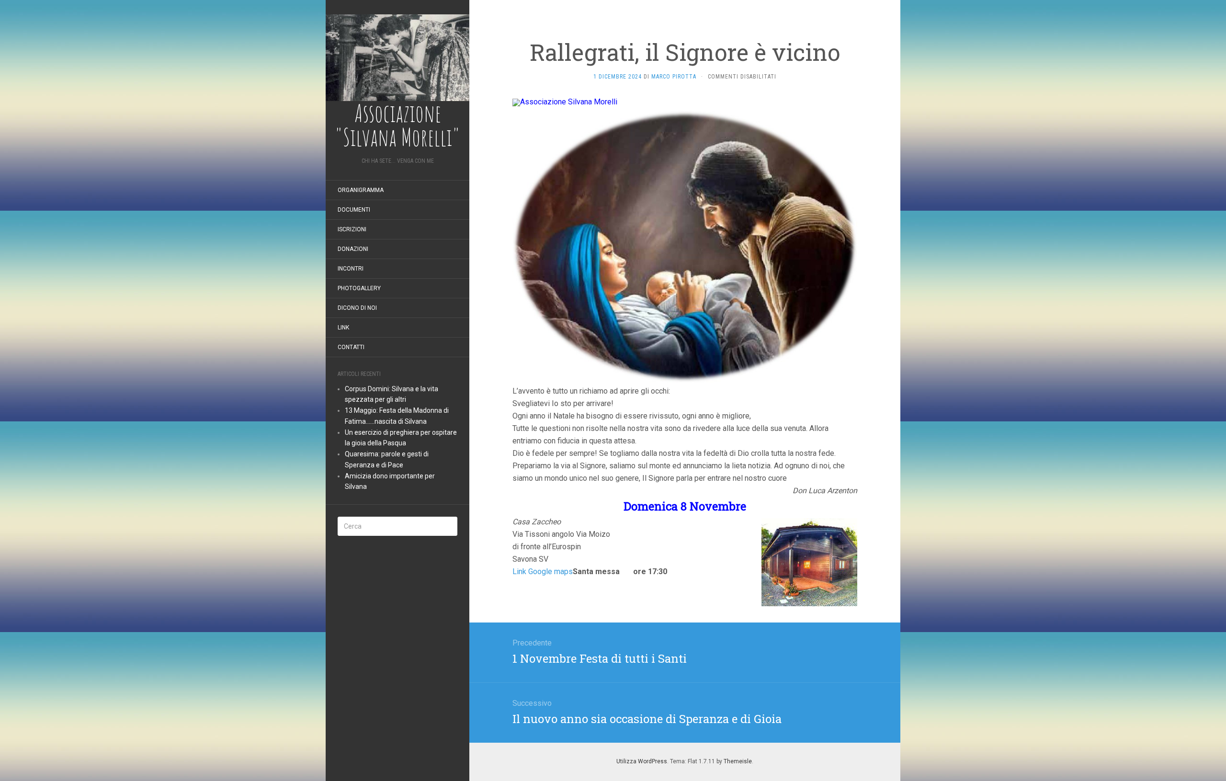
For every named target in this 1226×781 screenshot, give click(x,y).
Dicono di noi (357, 308)
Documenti (354, 209)
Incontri (350, 268)
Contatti (351, 347)
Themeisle (738, 761)
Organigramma (361, 190)
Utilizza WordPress (641, 761)
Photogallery (359, 288)
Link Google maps (542, 571)
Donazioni (353, 249)
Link (343, 327)
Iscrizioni (352, 229)
